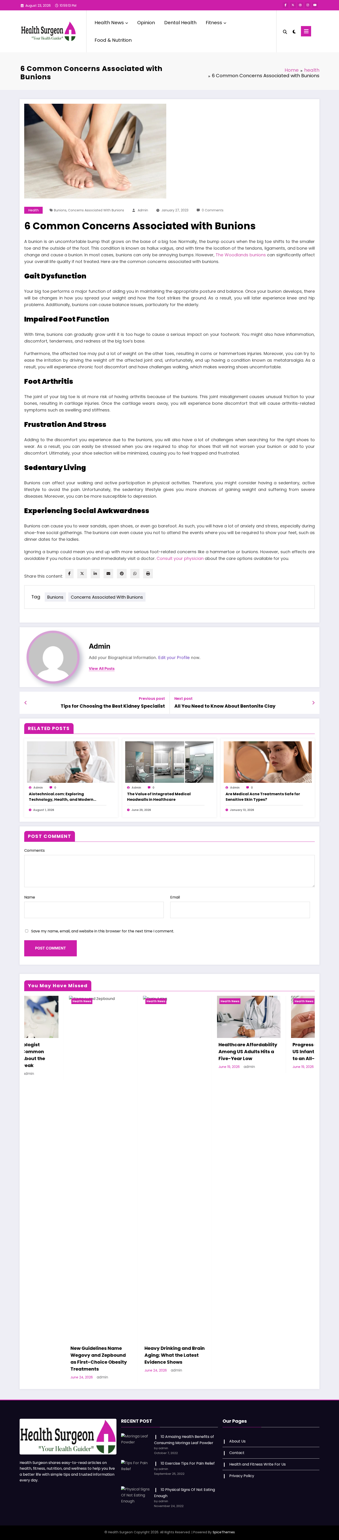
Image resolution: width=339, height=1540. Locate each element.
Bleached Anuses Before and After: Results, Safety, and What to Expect (275, 1055)
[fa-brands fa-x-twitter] (293, 5)
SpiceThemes (224, 1525)
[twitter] (82, 573)
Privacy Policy (241, 1469)
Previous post (152, 698)
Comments (34, 850)
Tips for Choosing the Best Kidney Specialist (113, 706)
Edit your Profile (174, 657)
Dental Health (180, 22)
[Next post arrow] (313, 702)
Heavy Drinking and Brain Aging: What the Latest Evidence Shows (56, 1355)
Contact (236, 1445)
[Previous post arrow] (25, 702)
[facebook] (69, 573)
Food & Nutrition (113, 40)
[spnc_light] (294, 31)
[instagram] (307, 5)
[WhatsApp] (135, 573)
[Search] (285, 31)
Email (175, 897)
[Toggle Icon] (306, 31)
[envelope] (108, 573)
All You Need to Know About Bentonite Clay (225, 706)
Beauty (255, 1001)
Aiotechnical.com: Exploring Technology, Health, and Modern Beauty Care (61, 796)
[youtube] (315, 5)
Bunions (60, 210)
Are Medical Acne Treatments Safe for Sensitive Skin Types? (263, 796)
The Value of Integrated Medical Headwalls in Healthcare (159, 796)
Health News (109, 22)
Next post (183, 698)
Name (29, 897)
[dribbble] (300, 5)
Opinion (146, 22)
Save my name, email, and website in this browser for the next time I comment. (102, 931)
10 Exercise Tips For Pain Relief (188, 1456)
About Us (237, 1434)
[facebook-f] (285, 5)
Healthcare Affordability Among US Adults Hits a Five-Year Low (129, 1051)
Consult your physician (180, 558)
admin (143, 210)
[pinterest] (122, 573)
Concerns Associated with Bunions (96, 210)
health (33, 210)
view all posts (102, 668)
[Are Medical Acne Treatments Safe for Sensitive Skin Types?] (268, 761)
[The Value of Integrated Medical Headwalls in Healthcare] (169, 761)
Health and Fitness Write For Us (257, 1457)
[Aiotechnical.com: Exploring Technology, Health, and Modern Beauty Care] (71, 761)
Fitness (214, 22)
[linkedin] (95, 573)
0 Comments (212, 210)
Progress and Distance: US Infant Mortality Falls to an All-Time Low (202, 1051)
